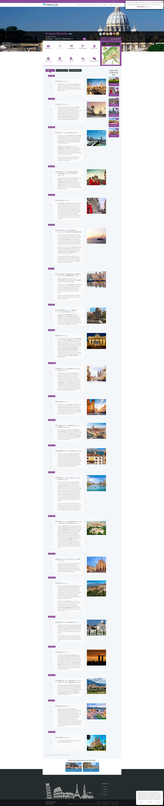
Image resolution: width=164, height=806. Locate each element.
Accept (157, 802)
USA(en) (116, 1)
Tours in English (107, 1)
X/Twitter (105, 791)
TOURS (109, 802)
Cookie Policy (158, 799)
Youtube (105, 794)
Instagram (105, 789)
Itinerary (51, 70)
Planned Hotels (63, 70)
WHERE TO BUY (89, 4)
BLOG (86, 1)
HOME (98, 802)
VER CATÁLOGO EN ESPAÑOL (70, 1)
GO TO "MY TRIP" (80, 1)
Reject (141, 802)
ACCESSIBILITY (97, 803)
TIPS (113, 802)
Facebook (105, 786)
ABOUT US (100, 4)
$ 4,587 (116, 39)
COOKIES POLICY (105, 803)
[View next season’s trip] (72, 39)
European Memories (56, 33)
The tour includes (76, 70)
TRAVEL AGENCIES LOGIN (98, 1)
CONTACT (106, 4)
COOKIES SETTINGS (115, 803)
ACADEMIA (90, 1)
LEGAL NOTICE (82, 803)
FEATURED (95, 4)
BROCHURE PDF (82, 4)
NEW (77, 4)
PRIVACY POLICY (90, 803)
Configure (149, 802)
